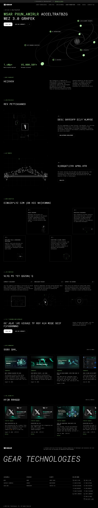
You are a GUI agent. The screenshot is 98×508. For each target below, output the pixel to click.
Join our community (20, 24)
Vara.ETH (61, 180)
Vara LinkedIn (89, 493)
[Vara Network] (60, 4)
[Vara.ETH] (51, 4)
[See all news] (90, 349)
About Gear (52, 480)
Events (28, 483)
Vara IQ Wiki (89, 496)
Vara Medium (89, 488)
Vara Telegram (89, 491)
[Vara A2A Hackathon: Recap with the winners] (68, 421)
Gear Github (77, 483)
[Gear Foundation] (70, 4)
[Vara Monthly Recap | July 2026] (42, 370)
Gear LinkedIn (77, 493)
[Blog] (84, 4)
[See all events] (89, 399)
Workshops (29, 485)
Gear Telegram (78, 491)
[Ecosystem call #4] (42, 421)
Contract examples (8, 483)
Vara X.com (88, 480)
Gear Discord (77, 485)
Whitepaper (52, 483)
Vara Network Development (66, 135)
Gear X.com (77, 480)
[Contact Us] (91, 4)
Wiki (5, 480)
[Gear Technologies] (41, 4)
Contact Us (52, 485)
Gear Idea (6, 485)
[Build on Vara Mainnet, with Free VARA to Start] (68, 370)
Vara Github (89, 483)
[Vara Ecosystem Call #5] (16, 421)
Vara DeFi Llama (90, 499)
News (28, 480)
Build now (8, 24)
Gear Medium (77, 488)
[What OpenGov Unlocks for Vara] (16, 370)
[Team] (78, 4)
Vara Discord (89, 485)
